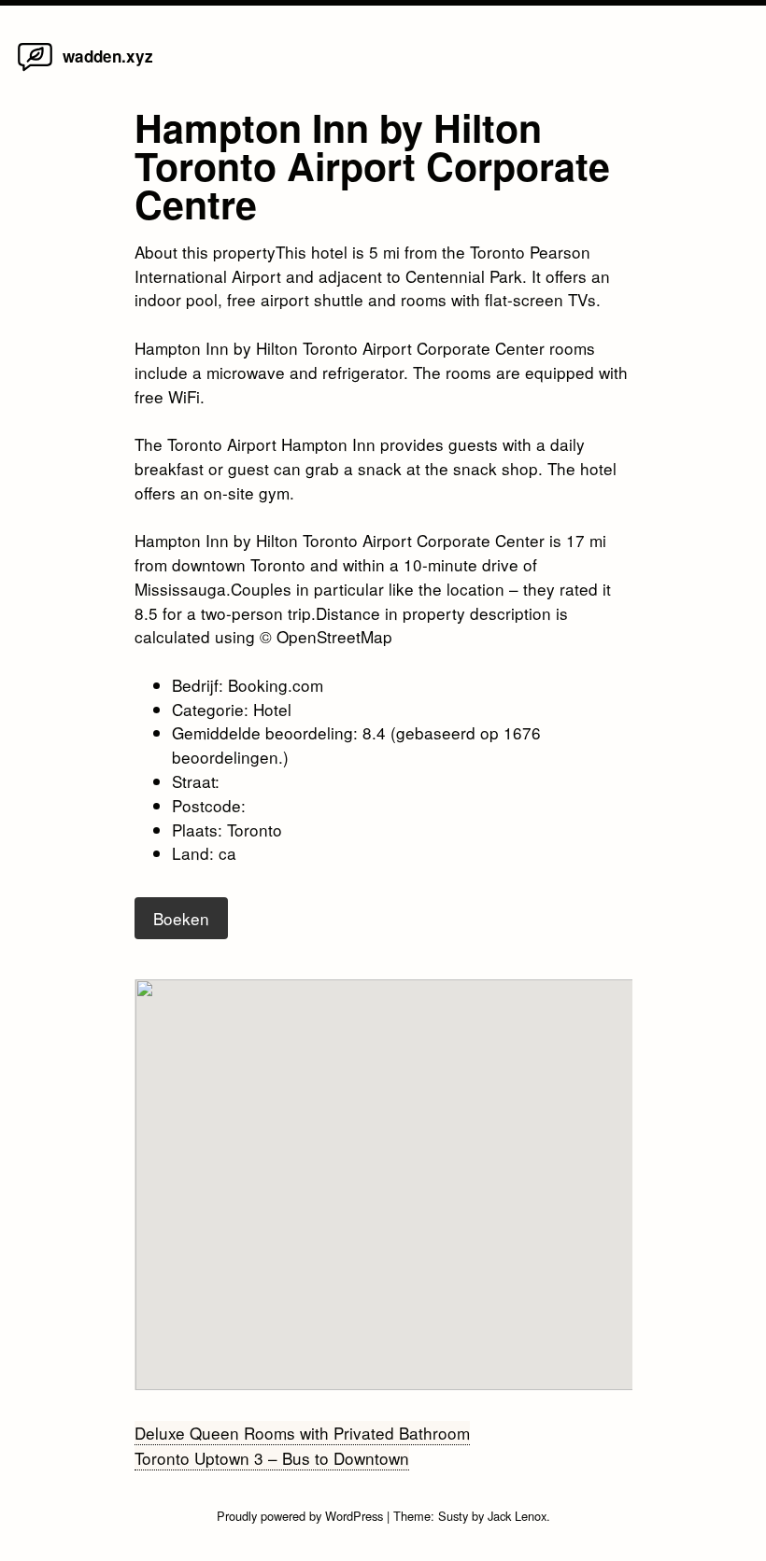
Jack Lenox (517, 1516)
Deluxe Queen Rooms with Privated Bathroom (302, 1432)
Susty (453, 1516)
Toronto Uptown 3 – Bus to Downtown (272, 1458)
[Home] (35, 69)
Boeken (181, 918)
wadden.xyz (108, 56)
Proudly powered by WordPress (302, 1516)
